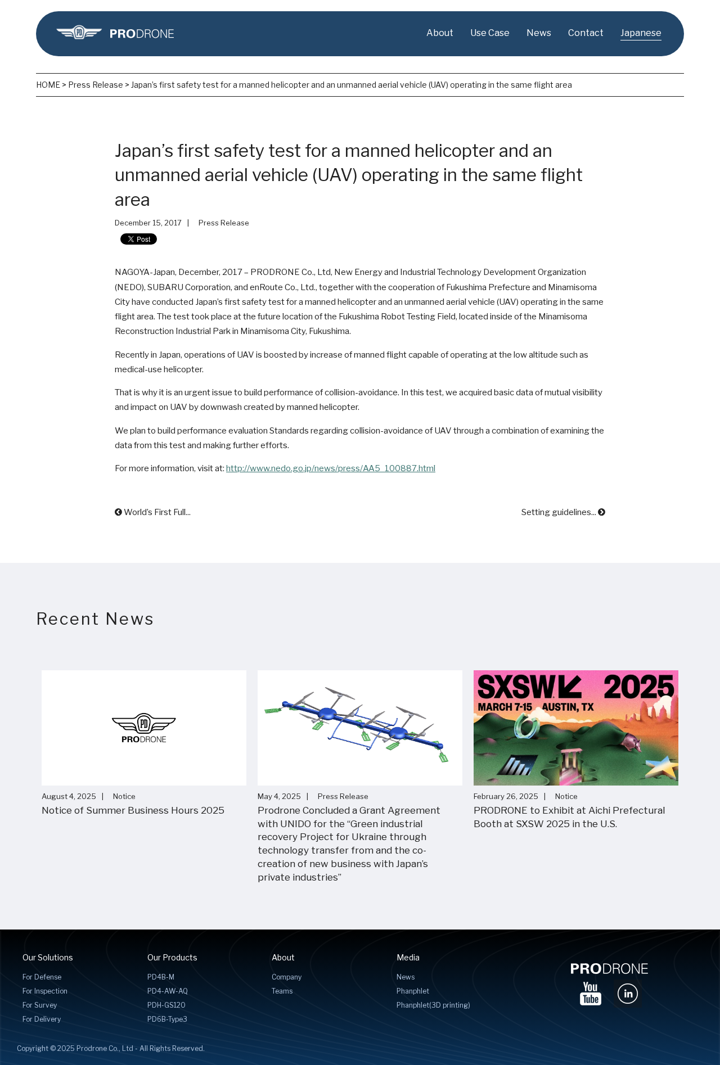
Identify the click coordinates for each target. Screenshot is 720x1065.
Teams (282, 991)
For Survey (39, 1005)
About (439, 33)
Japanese (641, 33)
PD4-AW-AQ (167, 991)
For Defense (41, 977)
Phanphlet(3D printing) (433, 1005)
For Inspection (45, 991)
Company (287, 977)
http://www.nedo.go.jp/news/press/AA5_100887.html (330, 468)
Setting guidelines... (559, 512)
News (538, 33)
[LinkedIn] (628, 991)
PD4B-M (160, 977)
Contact (586, 33)
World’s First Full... (156, 512)
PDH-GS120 (166, 1005)
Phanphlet (413, 991)
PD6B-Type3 (167, 1019)
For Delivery (41, 1019)
